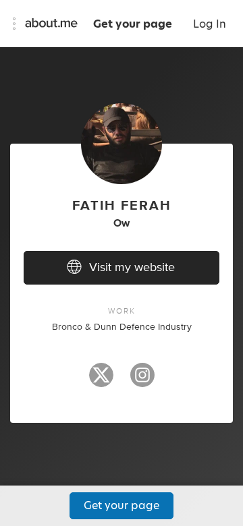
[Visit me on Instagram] (142, 381)
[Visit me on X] (101, 381)
